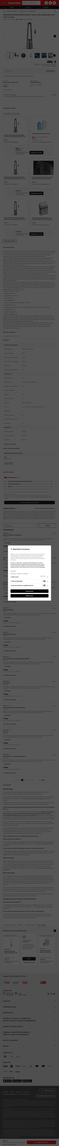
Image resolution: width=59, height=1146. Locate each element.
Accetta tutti (29, 591)
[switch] (44, 581)
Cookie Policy (13, 571)
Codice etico (19, 573)
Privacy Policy (13, 573)
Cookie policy (25, 573)
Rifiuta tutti (29, 596)
